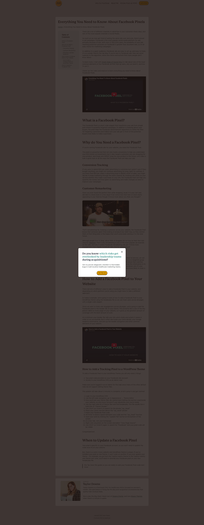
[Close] (122, 251)
